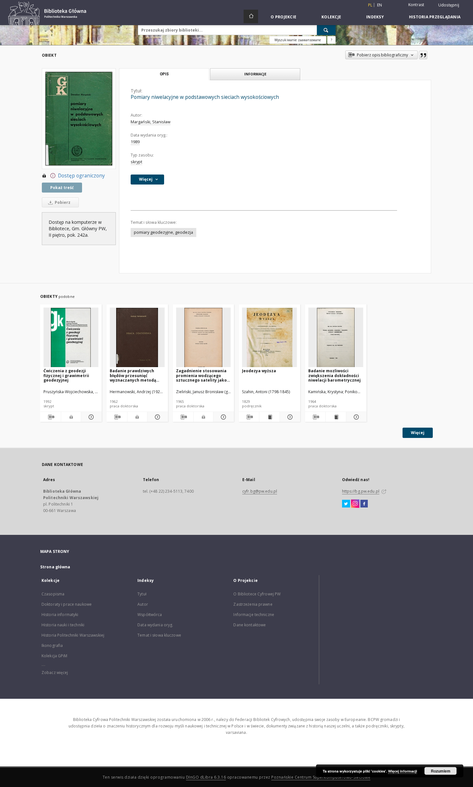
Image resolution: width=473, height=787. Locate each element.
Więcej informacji (402, 771)
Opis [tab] (164, 74)
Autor (142, 604)
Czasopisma (53, 594)
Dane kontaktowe (249, 625)
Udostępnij (448, 5)
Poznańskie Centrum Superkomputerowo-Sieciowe (320, 777)
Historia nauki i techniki (63, 625)
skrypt (136, 162)
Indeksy (375, 17)
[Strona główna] (251, 16)
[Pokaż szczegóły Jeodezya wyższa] (289, 417)
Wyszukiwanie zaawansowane (297, 40)
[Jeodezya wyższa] (269, 337)
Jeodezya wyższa (259, 371)
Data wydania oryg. (155, 625)
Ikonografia (52, 645)
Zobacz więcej (55, 672)
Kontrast (416, 4)
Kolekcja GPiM (55, 656)
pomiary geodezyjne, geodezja (163, 232)
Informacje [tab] (255, 73)
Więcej (417, 432)
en (379, 5)
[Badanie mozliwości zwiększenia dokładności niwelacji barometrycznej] (336, 337)
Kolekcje (331, 17)
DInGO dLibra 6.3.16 (206, 777)
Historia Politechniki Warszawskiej (73, 635)
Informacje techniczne (253, 614)
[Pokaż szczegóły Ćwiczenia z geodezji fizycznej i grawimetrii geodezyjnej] (90, 417)
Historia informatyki (60, 614)
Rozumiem (440, 771)
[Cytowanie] (423, 55)
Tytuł (141, 594)
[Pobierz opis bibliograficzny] (50, 417)
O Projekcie (283, 17)
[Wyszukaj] (326, 30)
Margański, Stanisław (151, 122)
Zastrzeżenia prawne (252, 604)
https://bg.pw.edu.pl (360, 491)
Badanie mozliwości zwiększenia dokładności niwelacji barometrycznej (334, 375)
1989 (135, 142)
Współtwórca (149, 614)
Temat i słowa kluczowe (159, 635)
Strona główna (55, 567)
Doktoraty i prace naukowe (67, 604)
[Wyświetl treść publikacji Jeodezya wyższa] (269, 417)
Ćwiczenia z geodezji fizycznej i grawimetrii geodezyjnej (66, 375)
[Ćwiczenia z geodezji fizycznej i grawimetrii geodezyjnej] (71, 337)
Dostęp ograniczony (81, 175)
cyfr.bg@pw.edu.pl (259, 491)
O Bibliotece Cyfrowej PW (257, 594)
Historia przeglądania (434, 17)
